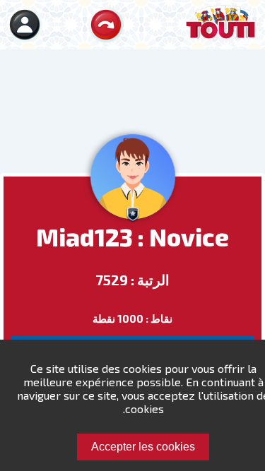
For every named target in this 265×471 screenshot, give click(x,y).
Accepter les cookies (143, 447)
